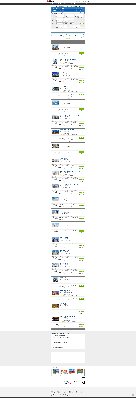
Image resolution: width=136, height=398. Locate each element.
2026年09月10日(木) (77, 16)
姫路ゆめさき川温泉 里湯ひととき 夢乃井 (67, 129)
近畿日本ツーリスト (57, 68)
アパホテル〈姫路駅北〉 (63, 158)
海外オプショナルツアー (65, 392)
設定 (68, 38)
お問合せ (83, 1)
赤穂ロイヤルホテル (63, 277)
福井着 (76, 356)
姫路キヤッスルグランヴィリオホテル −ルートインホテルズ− (69, 115)
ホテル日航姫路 (62, 72)
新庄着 (57, 354)
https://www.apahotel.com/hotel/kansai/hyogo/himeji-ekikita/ (70, 162)
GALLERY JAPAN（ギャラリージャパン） (58, 395)
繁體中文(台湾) (60, 394)
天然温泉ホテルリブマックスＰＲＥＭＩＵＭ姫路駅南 (68, 59)
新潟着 (59, 356)
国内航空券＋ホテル (53, 392)
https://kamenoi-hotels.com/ (67, 90)
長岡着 (66, 356)
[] (78, 6)
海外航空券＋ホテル (65, 391)
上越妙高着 (69, 356)
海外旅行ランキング (71, 392)
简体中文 (57, 394)
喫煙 (64, 23)
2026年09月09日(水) (58, 20)
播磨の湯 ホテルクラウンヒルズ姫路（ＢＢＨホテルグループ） (70, 171)
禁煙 (63, 23)
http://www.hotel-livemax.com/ (67, 241)
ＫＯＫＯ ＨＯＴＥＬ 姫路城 (64, 263)
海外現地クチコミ (71, 391)
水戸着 (67, 355)
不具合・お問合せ (77, 391)
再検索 (82, 23)
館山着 (71, 355)
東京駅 (66, 16)
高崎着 (59, 355)
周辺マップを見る (66, 47)
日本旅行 (58, 124)
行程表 (64, 69)
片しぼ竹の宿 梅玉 (63, 303)
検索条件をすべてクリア (82, 13)
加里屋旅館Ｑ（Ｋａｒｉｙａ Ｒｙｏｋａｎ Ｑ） (68, 316)
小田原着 (57, 355)
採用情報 (81, 392)
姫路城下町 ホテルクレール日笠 (65, 290)
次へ (84, 372)
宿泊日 (52, 20)
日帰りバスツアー (58, 391)
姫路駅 (57, 16)
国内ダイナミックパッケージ (54, 391)
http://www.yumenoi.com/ (66, 133)
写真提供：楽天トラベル (54, 64)
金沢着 (57, 356)
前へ (51, 372)
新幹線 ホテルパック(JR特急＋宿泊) (60, 8)
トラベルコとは (73, 1)
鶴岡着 (63, 354)
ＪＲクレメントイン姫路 (63, 197)
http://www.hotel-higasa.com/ (67, 294)
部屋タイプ (53, 23)
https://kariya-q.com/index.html (67, 320)
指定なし (67, 23)
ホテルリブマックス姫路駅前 (64, 237)
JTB (58, 95)
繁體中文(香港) (64, 394)
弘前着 (61, 354)
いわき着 (59, 354)
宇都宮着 (62, 355)
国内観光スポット (58, 392)
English (55, 394)
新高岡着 (71, 356)
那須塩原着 (64, 355)
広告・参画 (77, 392)
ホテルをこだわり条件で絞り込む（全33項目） (78, 27)
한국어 (67, 394)
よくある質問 (77, 1)
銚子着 (69, 355)
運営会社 (81, 391)
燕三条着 (74, 356)
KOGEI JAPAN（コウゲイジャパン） (66, 395)
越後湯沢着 (64, 356)
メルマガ (80, 1)
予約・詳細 (81, 67)
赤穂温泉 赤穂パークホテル (64, 250)
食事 (69, 23)
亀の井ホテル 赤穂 (63, 86)
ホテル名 (57, 27)
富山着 (61, 356)
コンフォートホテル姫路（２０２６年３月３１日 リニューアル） (70, 184)
